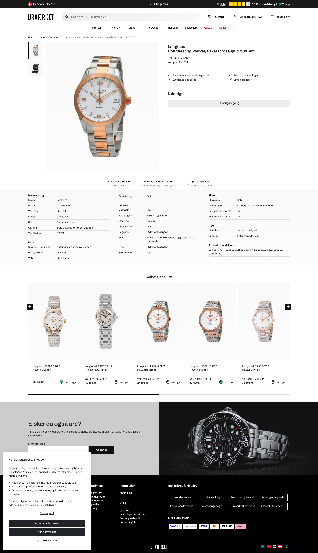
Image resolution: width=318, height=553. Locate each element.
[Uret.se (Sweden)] (263, 546)
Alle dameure (97, 496)
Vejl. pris (33, 211)
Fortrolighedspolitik (131, 518)
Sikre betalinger (242, 79)
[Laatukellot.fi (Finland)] (275, 546)
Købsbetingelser (129, 522)
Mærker (96, 27)
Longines (40, 37)
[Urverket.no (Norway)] (280, 546)
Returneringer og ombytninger (213, 506)
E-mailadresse (36, 444)
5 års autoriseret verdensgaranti (190, 75)
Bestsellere (191, 27)
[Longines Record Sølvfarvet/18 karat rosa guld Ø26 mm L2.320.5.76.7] (54, 321)
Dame (131, 27)
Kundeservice (183, 497)
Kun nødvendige (47, 532)
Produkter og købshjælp (244, 497)
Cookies (124, 510)
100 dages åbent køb (184, 79)
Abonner (101, 449)
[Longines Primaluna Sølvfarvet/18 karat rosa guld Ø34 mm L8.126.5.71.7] (107, 321)
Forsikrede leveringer (245, 75)
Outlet (222, 27)
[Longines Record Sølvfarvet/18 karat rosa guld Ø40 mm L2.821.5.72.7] (211, 321)
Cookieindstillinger (47, 540)
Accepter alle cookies (47, 523)
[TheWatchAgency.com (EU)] (286, 546)
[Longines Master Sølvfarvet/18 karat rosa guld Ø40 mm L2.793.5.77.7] (264, 321)
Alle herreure (96, 500)
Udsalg (208, 27)
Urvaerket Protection (243, 506)
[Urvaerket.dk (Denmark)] (269, 546)
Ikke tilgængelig (229, 103)
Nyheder (173, 27)
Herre (115, 27)
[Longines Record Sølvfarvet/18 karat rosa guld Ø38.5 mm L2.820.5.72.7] (159, 321)
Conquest (54, 37)
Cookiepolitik (47, 513)
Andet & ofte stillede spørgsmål (274, 506)
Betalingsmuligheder (273, 497)
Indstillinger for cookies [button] (133, 514)
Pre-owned (152, 27)
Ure (30, 37)
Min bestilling (213, 497)
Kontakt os (126, 492)
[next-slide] (288, 307)
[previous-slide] (30, 307)
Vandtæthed (35, 233)
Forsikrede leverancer (183, 506)
